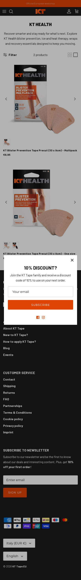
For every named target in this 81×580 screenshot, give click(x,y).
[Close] (72, 260)
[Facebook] (37, 317)
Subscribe (40, 305)
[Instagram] (43, 317)
